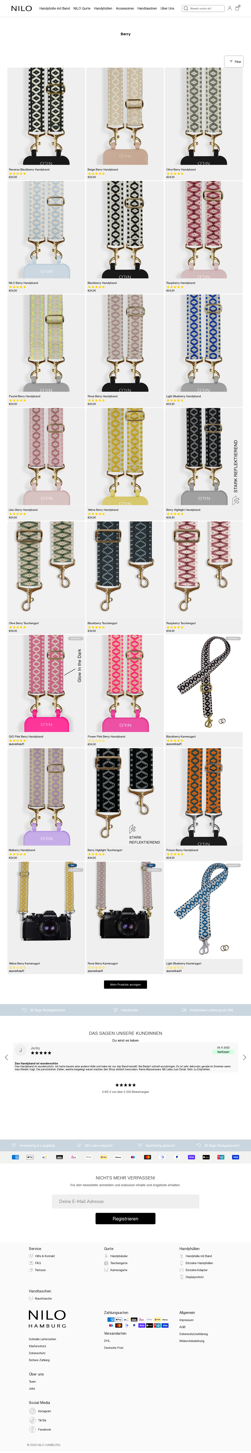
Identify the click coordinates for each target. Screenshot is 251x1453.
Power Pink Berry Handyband (106, 736)
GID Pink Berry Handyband (26, 736)
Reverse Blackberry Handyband (29, 169)
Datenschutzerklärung (193, 1334)
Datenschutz (37, 1353)
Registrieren (125, 1218)
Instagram (44, 1411)
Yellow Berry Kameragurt (24, 963)
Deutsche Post (113, 1347)
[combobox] (203, 8)
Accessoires (125, 8)
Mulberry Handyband (22, 850)
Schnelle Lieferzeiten (42, 1339)
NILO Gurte (81, 8)
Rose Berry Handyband (102, 396)
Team (32, 1381)
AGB (182, 1327)
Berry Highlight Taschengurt (105, 850)
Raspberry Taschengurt (181, 623)
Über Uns (167, 8)
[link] (46, 116)
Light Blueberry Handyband (183, 396)
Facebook (44, 1429)
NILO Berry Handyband (23, 282)
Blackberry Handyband (102, 282)
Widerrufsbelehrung (191, 1341)
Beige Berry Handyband (103, 169)
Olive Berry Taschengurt (24, 623)
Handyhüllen (103, 8)
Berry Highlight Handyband (183, 509)
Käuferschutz (37, 1346)
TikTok (42, 1420)
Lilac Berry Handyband (23, 509)
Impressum (186, 1320)
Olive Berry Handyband (181, 169)
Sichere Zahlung (39, 1360)
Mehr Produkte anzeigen (125, 984)
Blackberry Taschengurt (102, 623)
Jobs (32, 1388)
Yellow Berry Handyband (103, 509)
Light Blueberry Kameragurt (183, 963)
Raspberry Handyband (180, 282)
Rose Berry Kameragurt (103, 963)
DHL (107, 1340)
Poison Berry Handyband (182, 850)
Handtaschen (147, 8)
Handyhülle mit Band (55, 8)
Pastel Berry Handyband (24, 396)
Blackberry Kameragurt (181, 736)
